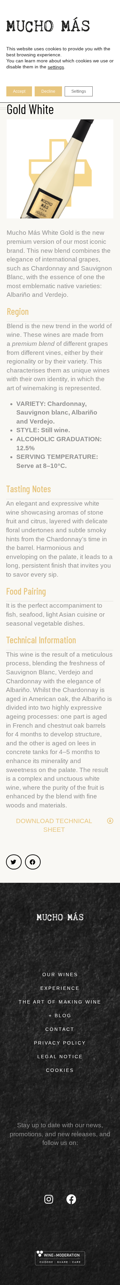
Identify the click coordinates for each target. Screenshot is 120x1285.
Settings (78, 91)
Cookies (60, 1070)
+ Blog (60, 1015)
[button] (14, 861)
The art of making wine (60, 1002)
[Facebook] (71, 1199)
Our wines (60, 974)
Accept (19, 91)
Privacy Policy (60, 1043)
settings (56, 67)
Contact (60, 1029)
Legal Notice (60, 1056)
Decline (48, 91)
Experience (60, 988)
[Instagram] (49, 1199)
